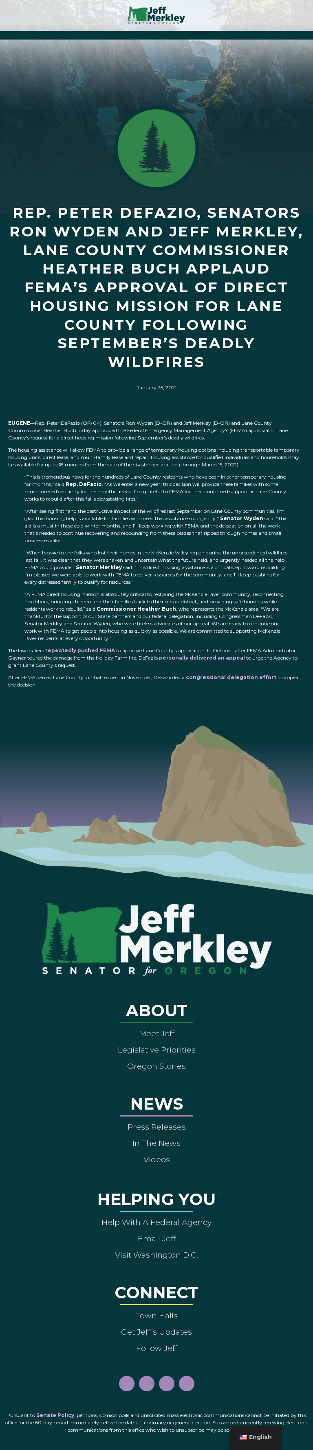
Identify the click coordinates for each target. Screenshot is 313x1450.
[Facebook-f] (126, 1383)
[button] (156, 33)
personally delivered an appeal (202, 658)
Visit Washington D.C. (156, 1255)
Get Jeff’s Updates (156, 1332)
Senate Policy (55, 1415)
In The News (156, 1143)
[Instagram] (146, 1383)
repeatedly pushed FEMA (80, 650)
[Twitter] (186, 1383)
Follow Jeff (156, 1348)
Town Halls (157, 1315)
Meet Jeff (156, 1033)
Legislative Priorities (157, 1050)
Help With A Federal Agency (156, 1222)
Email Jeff (157, 1238)
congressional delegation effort (231, 677)
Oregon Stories (156, 1066)
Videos (156, 1159)
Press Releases (157, 1127)
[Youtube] (166, 1383)
